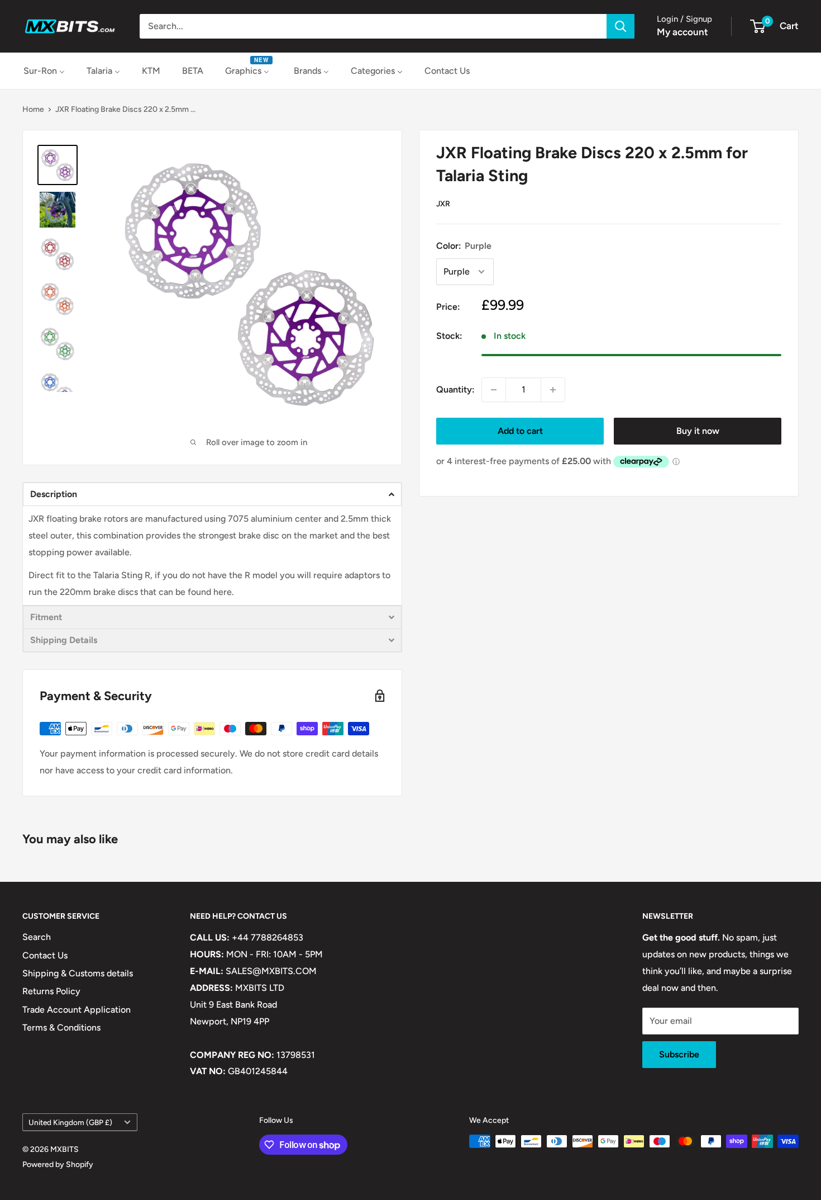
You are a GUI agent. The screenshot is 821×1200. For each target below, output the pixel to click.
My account (682, 31)
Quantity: (455, 389)
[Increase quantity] (553, 389)
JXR (443, 204)
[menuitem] (44, 70)
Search (36, 937)
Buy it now (697, 431)
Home (33, 109)
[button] (212, 494)
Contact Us (45, 955)
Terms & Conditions (61, 1027)
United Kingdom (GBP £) (70, 1122)
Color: (463, 245)
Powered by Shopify (57, 1164)
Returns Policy (51, 991)
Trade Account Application (76, 1009)
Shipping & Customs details (77, 973)
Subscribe (679, 1054)
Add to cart (520, 431)
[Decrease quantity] (493, 389)
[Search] (620, 26)
